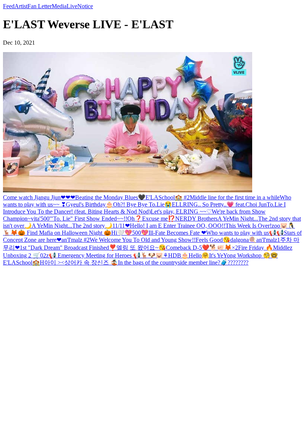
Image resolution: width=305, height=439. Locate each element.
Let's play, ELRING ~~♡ (181, 211)
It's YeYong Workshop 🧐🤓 (243, 255)
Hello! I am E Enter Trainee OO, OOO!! (177, 225)
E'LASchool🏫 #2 (167, 197)
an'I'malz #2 (75, 240)
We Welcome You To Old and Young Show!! (143, 240)
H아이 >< (52, 262)
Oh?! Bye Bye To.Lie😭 (142, 204)
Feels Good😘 (213, 240)
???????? (238, 262)
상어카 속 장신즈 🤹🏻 (91, 262)
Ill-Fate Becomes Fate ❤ (177, 233)
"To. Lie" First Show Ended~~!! (89, 218)
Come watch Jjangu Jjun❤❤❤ (39, 197)
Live (72, 6)
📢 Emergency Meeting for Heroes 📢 (95, 255)
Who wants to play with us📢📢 (245, 233)
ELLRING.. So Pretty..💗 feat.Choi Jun (219, 204)
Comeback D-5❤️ (187, 247)
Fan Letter (40, 6)
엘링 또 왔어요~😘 (141, 247)
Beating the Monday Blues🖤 (110, 197)
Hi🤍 (118, 233)
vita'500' (41, 218)
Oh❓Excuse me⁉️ (151, 218)
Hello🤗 (199, 255)
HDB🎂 (178, 255)
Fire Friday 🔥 (255, 247)
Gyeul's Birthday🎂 (89, 204)
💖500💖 (136, 233)
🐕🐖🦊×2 (223, 247)
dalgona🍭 (243, 240)
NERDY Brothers (196, 218)
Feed (9, 6)
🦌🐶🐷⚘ (154, 255)
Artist (21, 6)
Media (59, 6)
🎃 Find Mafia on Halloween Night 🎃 (64, 233)
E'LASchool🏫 (21, 262)
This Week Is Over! (248, 225)
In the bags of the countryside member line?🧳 (173, 262)
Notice (85, 6)
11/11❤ (121, 225)
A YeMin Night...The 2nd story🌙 (72, 225)
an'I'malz (266, 240)
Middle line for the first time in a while (235, 197)
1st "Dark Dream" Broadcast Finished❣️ (68, 247)
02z (44, 255)
